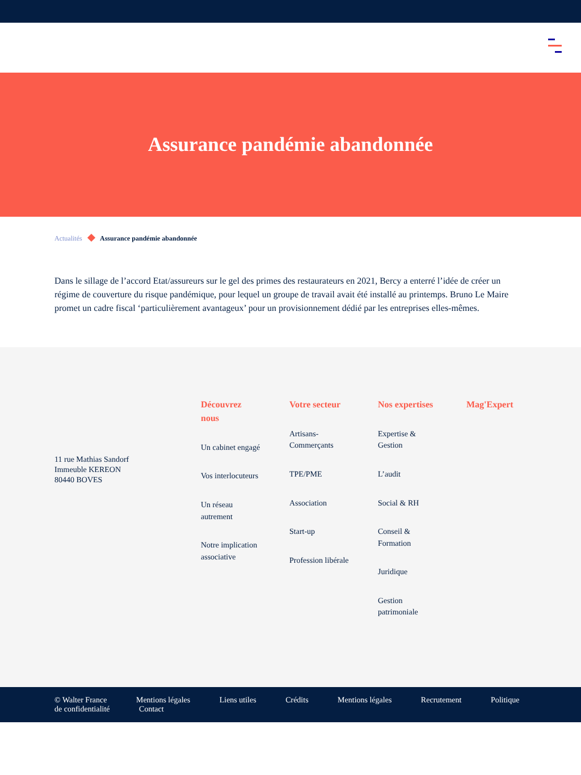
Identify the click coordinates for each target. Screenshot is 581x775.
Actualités (68, 238)
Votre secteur (314, 405)
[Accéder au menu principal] (555, 45)
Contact (151, 709)
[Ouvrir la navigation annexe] (18, 11)
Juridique (392, 572)
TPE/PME (305, 474)
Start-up (302, 532)
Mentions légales (163, 700)
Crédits (296, 700)
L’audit (389, 474)
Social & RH (398, 503)
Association (308, 503)
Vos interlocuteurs (229, 476)
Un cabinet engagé (230, 448)
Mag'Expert (489, 405)
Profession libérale (319, 561)
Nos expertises (405, 405)
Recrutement (441, 700)
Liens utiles (238, 700)
